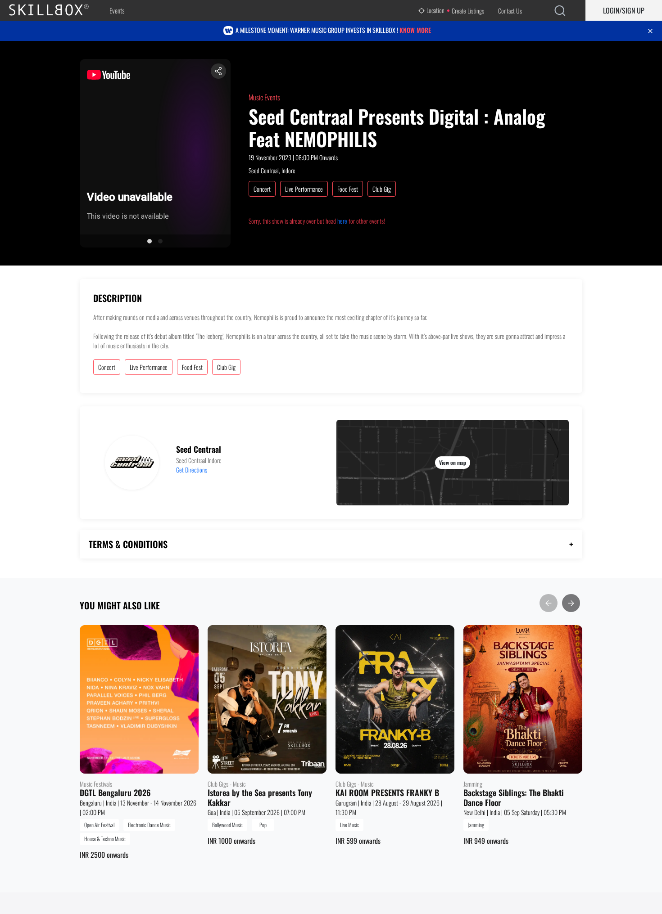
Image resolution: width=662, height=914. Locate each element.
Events (116, 10)
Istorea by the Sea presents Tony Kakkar (260, 797)
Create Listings (468, 10)
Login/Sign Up (623, 10)
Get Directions (191, 469)
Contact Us (510, 10)
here (342, 220)
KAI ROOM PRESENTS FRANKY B (387, 793)
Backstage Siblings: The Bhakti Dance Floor (513, 797)
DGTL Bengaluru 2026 (115, 793)
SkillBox (56, 10)
